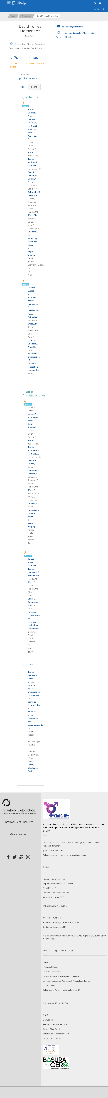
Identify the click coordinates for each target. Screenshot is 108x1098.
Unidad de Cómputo (52, 1038)
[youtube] (21, 856)
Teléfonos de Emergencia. (54, 879)
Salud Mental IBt (50, 888)
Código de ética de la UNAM (55, 927)
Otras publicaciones (33, 393)
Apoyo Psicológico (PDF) (54, 897)
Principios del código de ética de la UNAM (61, 922)
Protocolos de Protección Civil (56, 893)
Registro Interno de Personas (55, 1024)
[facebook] (8, 856)
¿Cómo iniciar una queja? (53, 850)
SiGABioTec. (48, 1020)
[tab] (22, 87)
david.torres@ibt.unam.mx (73, 27)
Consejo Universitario (52, 972)
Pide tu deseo (18, 834)
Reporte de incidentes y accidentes (58, 883)
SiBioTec (46, 1015)
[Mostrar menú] (9, 2)
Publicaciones (26, 58)
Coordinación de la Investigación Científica (61, 976)
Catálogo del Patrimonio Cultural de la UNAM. (62, 990)
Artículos (32, 97)
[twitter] (14, 856)
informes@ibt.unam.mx (19, 822)
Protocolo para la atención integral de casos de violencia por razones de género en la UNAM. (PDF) (73, 827)
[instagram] (28, 856)
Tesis (29, 664)
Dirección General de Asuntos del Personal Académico (66, 981)
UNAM (45, 962)
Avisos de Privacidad (52, 918)
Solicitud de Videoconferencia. (56, 1034)
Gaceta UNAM (49, 986)
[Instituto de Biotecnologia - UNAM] (18, 3)
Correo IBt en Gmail (51, 1029)
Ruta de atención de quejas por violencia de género (65, 855)
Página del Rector (50, 967)
